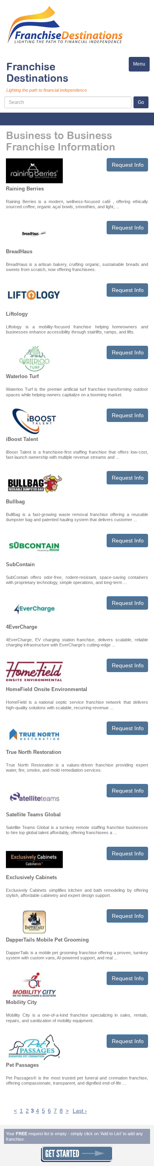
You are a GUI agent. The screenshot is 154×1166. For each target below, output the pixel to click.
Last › (80, 1111)
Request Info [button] (128, 165)
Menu (141, 66)
